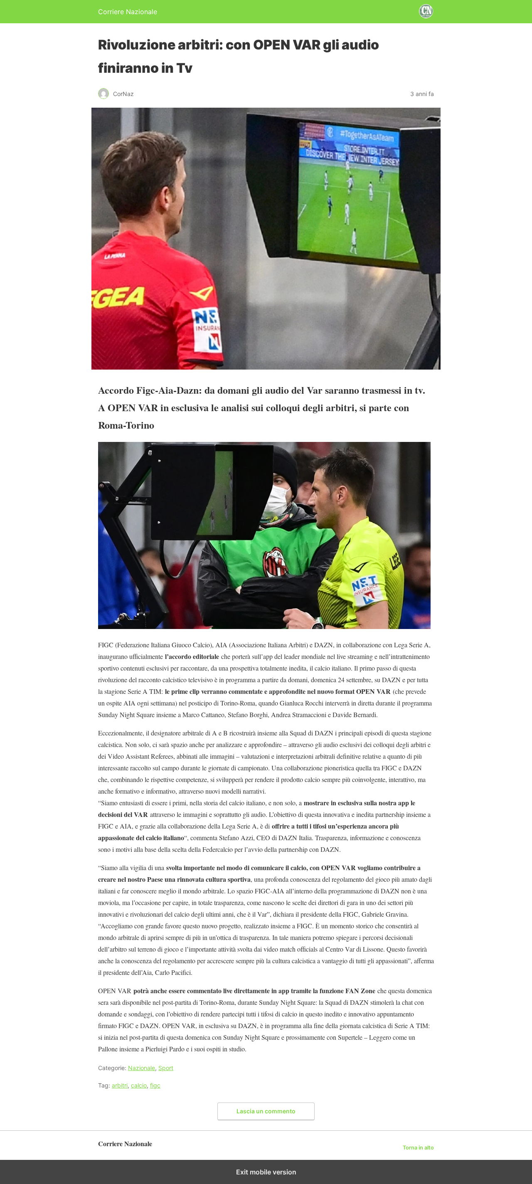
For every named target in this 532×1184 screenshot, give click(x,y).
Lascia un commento (266, 1111)
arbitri (120, 1085)
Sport (165, 1067)
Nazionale (141, 1067)
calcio (139, 1085)
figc (155, 1085)
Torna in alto (418, 1148)
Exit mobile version (266, 1172)
